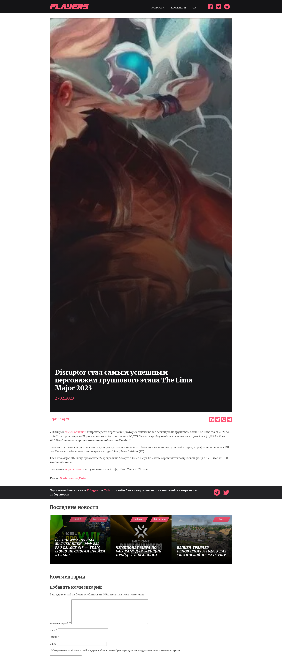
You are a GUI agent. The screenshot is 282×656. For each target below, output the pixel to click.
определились (74, 469)
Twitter (109, 490)
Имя (53, 630)
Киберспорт (69, 478)
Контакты (178, 7)
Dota (82, 478)
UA (194, 7)
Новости (157, 7)
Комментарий (60, 623)
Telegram (94, 490)
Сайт (53, 643)
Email (54, 636)
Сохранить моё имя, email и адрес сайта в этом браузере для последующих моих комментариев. (116, 650)
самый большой (75, 432)
